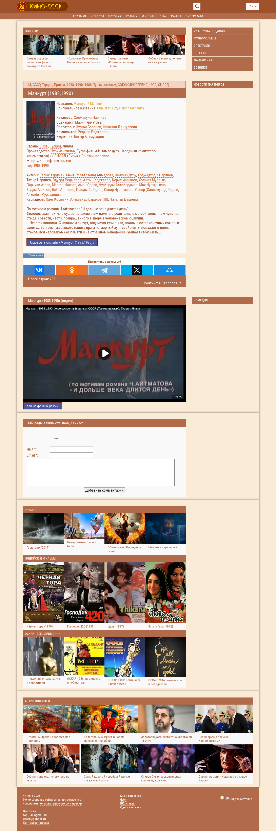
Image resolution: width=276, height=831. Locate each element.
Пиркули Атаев (38, 184)
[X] (137, 270)
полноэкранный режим (42, 406)
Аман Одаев (87, 184)
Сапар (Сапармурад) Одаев (156, 189)
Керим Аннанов (124, 180)
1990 (79, 85)
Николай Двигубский (120, 127)
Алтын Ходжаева (96, 180)
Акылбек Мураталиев (43, 194)
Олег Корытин (57, 199)
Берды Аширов (38, 189)
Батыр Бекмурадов (89, 136)
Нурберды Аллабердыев (118, 184)
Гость (253, 6)
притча (65, 160)
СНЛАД (163, 85)
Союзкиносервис (95, 156)
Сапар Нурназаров (119, 189)
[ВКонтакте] (39, 270)
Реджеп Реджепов (93, 131)
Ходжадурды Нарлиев (155, 175)
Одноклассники (130, 807)
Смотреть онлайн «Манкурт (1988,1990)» (62, 242)
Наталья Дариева (124, 199)
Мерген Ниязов (64, 184)
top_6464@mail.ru (35, 815)
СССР (36, 85)
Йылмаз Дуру (125, 175)
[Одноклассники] (72, 270)
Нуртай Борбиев (88, 127)
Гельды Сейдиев (89, 189)
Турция (47, 85)
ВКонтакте (127, 803)
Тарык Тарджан (52, 175)
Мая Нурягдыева (152, 184)
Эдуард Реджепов (67, 180)
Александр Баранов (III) (89, 199)
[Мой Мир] (169, 270)
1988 (70, 85)
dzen (123, 799)
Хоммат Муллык (152, 180)
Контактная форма (36, 823)
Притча (59, 85)
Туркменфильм (104, 85)
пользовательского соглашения (60, 803)
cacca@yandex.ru (34, 819)
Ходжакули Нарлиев (90, 117)
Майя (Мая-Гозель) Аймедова (89, 175)
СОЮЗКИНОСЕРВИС (132, 85)
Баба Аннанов (63, 189)
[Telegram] (104, 270)
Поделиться (36, 255)
